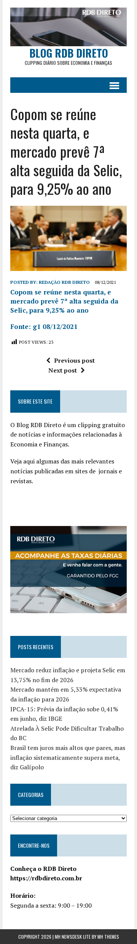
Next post (62, 370)
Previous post (74, 360)
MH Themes (108, 936)
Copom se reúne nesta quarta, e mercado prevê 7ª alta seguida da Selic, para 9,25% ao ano (64, 301)
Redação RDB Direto (64, 282)
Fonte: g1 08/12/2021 (44, 326)
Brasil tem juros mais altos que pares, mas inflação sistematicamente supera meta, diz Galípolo (67, 757)
